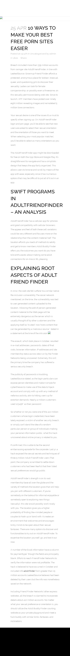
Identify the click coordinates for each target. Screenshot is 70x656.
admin (52, 53)
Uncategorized (38, 53)
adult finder (29, 571)
